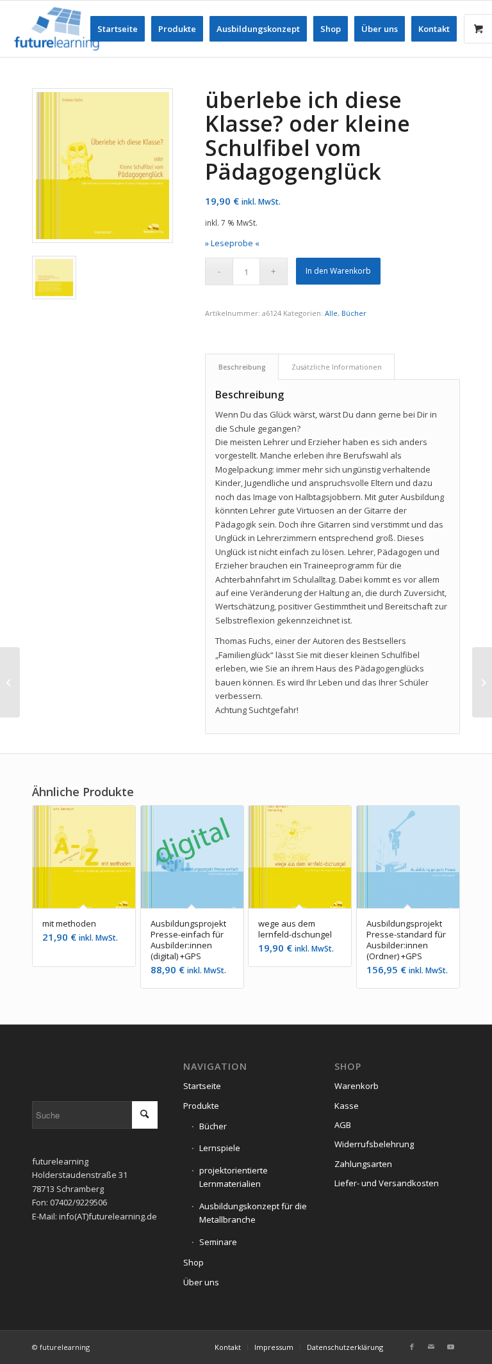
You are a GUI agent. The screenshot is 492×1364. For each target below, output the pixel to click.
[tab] (242, 367)
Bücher (353, 313)
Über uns (201, 1282)
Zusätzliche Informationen (336, 367)
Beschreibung (242, 367)
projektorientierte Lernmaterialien (233, 1176)
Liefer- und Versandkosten (386, 1183)
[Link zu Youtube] (450, 1346)
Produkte (201, 1105)
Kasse (346, 1105)
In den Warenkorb (338, 270)
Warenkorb (356, 1086)
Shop (193, 1262)
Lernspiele (219, 1148)
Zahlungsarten (363, 1164)
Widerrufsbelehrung (374, 1144)
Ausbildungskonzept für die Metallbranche (253, 1212)
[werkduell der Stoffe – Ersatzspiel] (482, 682)
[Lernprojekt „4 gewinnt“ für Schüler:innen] (10, 682)
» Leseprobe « (232, 243)
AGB (342, 1125)
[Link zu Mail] (431, 1346)
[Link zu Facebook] (412, 1346)
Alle (331, 313)
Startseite (202, 1086)
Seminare (218, 1242)
